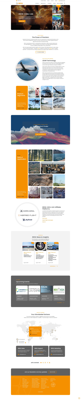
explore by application (37, 21)
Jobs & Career (24, 387)
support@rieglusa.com (40, 354)
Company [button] (49, 3)
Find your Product (40, 134)
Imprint (56, 0)
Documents (43, 388)
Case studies (24, 384)
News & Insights (60, 3)
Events (54, 3)
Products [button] (37, 3)
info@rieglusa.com (23, 354)
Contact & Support (44, 379)
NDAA (38, 48)
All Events (59, 302)
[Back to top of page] (79, 398)
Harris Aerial (44, 218)
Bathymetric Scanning (36, 383)
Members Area (62, 0)
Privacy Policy (53, 379)
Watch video (41, 52)
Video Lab (43, 385)
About (24, 379)
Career (48, 0)
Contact (52, 0)
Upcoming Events (25, 382)
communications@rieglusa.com (58, 354)
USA (19, 0)
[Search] (64, 3)
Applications (43, 383)
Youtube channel (45, 387)
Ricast (43, 384)
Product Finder (43, 0)
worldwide (25, 385)
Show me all (53, 266)
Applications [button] (43, 3)
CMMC (50, 48)
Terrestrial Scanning (35, 379)
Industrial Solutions (35, 385)
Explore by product (24, 21)
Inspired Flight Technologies (47, 220)
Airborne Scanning (35, 382)
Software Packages (35, 387)
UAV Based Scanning (35, 384)
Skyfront (44, 221)
